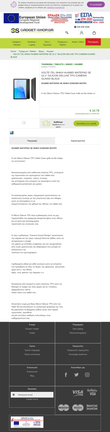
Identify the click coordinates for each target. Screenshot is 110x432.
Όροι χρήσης (78, 329)
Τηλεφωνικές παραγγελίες (78, 350)
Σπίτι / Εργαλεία (47, 43)
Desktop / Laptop (32, 43)
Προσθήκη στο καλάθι (86, 123)
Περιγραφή (32, 141)
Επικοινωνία (32, 372)
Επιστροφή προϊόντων (78, 354)
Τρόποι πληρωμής (32, 350)
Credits (32, 333)
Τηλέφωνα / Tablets (62, 43)
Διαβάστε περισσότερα (55, 8)
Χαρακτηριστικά (78, 141)
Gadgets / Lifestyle (16, 43)
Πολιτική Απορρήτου (78, 333)
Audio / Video (78, 42)
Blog (32, 376)
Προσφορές (93, 42)
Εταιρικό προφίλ (32, 329)
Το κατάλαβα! (96, 4)
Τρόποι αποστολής (32, 354)
